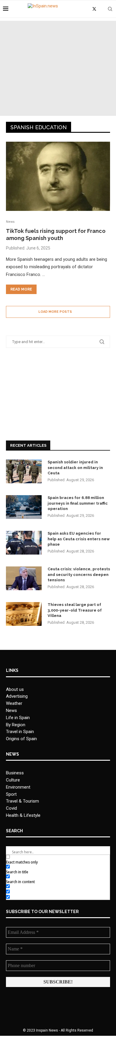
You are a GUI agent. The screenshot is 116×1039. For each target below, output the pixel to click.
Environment (18, 787)
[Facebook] (87, 9)
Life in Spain (18, 717)
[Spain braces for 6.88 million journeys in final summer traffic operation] (24, 507)
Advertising (17, 696)
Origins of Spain (21, 738)
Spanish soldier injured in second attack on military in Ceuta (75, 467)
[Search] (110, 9)
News (11, 710)
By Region (15, 724)
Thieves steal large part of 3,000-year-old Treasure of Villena (75, 610)
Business (15, 773)
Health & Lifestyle (23, 815)
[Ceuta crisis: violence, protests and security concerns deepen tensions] (24, 578)
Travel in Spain (20, 731)
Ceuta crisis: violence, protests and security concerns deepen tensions (79, 574)
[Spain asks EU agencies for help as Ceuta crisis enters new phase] (24, 543)
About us (15, 689)
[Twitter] (94, 9)
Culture (13, 780)
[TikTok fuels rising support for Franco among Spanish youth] (58, 176)
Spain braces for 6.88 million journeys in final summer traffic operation (78, 503)
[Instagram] (101, 9)
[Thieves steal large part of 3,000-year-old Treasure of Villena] (24, 614)
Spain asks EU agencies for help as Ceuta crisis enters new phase (79, 538)
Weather (14, 703)
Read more (21, 289)
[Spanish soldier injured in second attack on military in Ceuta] (24, 471)
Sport (11, 794)
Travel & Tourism (22, 801)
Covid (11, 808)
